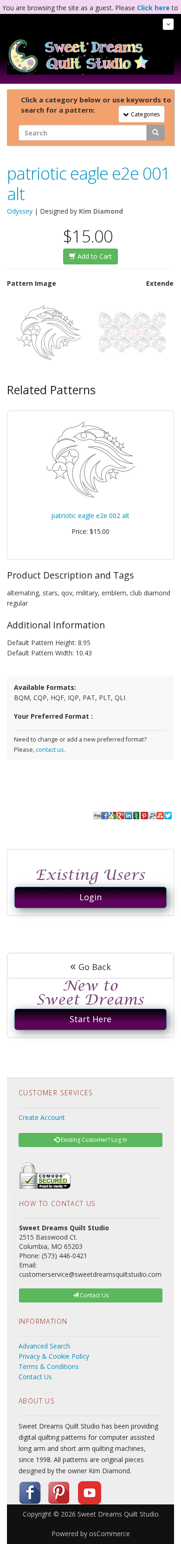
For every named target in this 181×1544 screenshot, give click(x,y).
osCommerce (109, 1533)
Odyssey (19, 211)
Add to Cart (94, 256)
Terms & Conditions (49, 1366)
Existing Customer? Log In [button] (93, 1140)
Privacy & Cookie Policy (54, 1356)
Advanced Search (44, 1346)
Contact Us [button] (93, 1295)
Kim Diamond (101, 211)
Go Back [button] (90, 965)
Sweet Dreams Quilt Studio (118, 1514)
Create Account (42, 1117)
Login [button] (90, 897)
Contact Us (35, 1376)
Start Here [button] (90, 1019)
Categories (144, 113)
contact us (50, 750)
